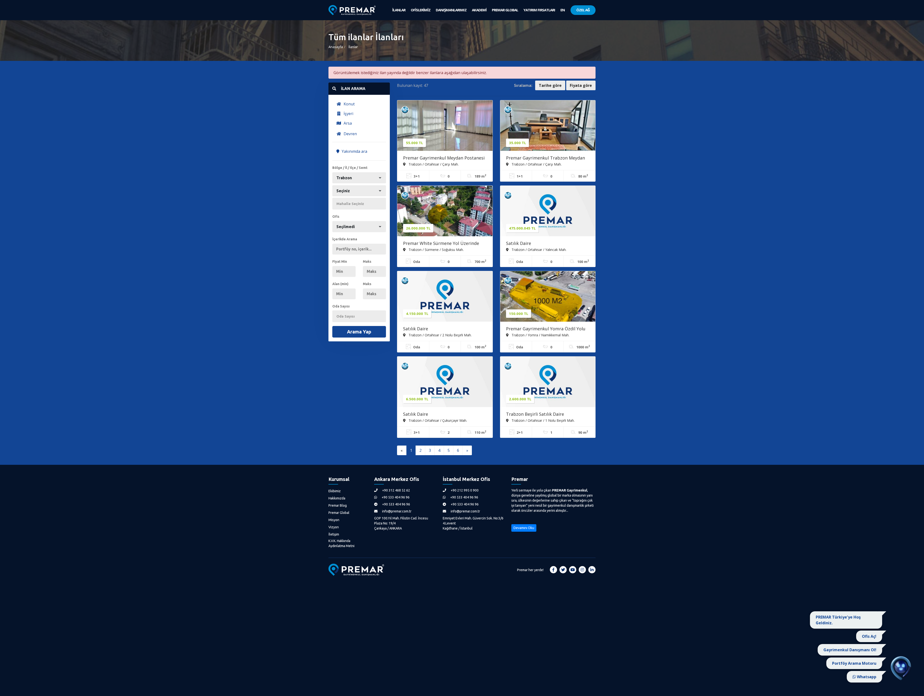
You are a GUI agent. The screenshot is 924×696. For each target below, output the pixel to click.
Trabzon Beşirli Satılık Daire (535, 414)
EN (562, 9)
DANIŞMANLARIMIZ (451, 9)
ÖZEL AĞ (583, 9)
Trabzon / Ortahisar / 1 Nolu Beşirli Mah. (543, 420)
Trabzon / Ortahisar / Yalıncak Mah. (538, 249)
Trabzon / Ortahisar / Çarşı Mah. (433, 164)
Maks (367, 261)
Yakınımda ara (354, 151)
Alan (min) (340, 284)
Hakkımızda (336, 498)
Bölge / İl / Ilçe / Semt (349, 168)
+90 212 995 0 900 (464, 490)
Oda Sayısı (341, 306)
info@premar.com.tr (396, 511)
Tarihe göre (550, 85)
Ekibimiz (334, 491)
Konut (349, 104)
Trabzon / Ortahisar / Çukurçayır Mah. (437, 420)
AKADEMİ (479, 9)
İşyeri (348, 113)
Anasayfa (335, 47)
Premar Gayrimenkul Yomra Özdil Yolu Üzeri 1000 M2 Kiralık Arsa (545, 329)
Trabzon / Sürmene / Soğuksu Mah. (436, 249)
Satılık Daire (518, 243)
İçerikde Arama (344, 239)
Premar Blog (337, 505)
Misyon (333, 520)
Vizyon (333, 527)
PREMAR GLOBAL (505, 9)
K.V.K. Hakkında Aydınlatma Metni (341, 543)
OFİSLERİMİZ (420, 9)
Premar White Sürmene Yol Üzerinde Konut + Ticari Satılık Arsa (441, 243)
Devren (350, 133)
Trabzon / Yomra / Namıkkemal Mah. (540, 335)
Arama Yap (359, 331)
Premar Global (338, 513)
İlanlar (353, 47)
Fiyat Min (339, 261)
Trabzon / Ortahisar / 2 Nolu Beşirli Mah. (440, 335)
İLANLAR (398, 9)
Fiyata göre (581, 85)
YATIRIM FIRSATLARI (539, 9)
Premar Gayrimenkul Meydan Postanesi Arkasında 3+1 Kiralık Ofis (444, 158)
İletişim (333, 534)
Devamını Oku (523, 528)
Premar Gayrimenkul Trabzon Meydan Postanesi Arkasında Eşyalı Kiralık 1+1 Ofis (545, 158)
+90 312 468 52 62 (395, 490)
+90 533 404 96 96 (395, 497)
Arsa (347, 123)
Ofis (335, 216)
